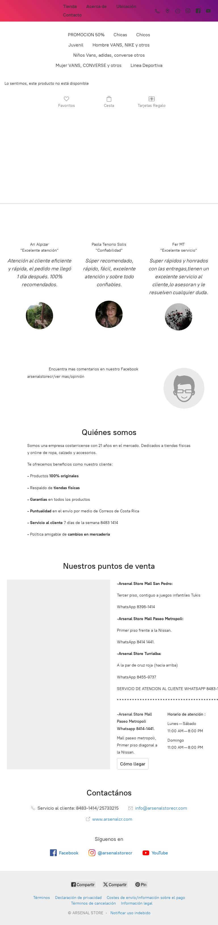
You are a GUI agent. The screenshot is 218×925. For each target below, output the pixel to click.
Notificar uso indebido (130, 913)
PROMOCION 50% (86, 34)
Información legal (136, 903)
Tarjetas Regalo (151, 105)
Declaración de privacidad (78, 897)
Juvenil (75, 45)
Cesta (109, 105)
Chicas (120, 34)
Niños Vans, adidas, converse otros (109, 55)
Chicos (143, 34)
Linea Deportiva (146, 65)
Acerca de (96, 6)
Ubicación (126, 6)
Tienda (70, 6)
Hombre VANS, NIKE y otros (121, 45)
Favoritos (66, 105)
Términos (41, 897)
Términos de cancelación (93, 903)
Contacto (72, 15)
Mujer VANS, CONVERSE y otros (88, 65)
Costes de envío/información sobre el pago (146, 897)
